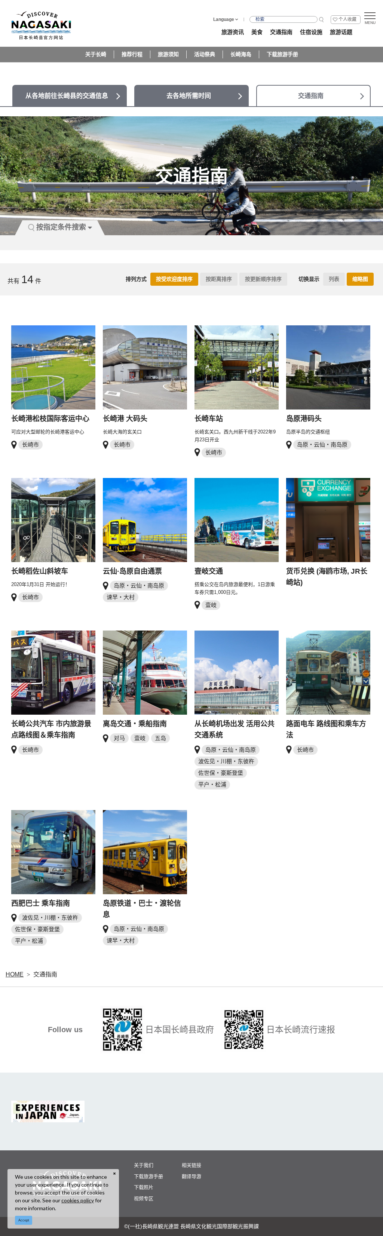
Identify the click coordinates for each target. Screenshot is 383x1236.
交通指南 (45, 974)
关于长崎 (95, 54)
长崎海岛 (240, 54)
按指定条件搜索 (61, 227)
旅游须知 (168, 54)
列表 (334, 279)
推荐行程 (132, 54)
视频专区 (143, 1198)
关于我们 (143, 1165)
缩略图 (360, 279)
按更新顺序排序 (263, 279)
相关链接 (191, 1165)
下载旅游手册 (282, 54)
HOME (15, 974)
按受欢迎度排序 (174, 279)
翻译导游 (191, 1176)
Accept (23, 1220)
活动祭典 (204, 54)
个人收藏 (347, 19)
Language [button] (223, 19)
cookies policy (77, 1200)
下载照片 (143, 1187)
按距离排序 (219, 279)
